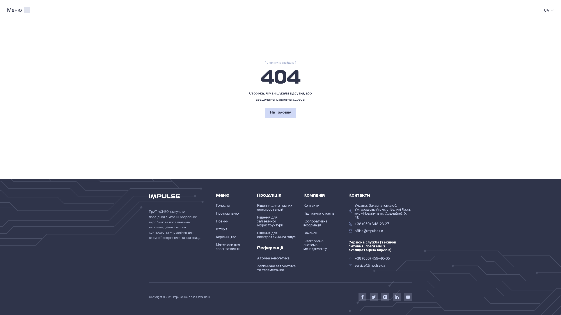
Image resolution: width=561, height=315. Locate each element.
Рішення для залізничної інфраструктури (270, 221)
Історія (221, 229)
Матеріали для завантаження (228, 247)
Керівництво (226, 237)
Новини (222, 221)
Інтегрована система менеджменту (315, 245)
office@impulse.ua (369, 231)
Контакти (311, 205)
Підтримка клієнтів (319, 213)
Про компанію (227, 213)
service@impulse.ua (370, 265)
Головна (223, 205)
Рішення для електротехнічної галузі (276, 235)
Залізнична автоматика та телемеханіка (276, 268)
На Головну (280, 112)
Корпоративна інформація (315, 223)
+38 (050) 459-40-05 (372, 258)
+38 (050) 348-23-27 (372, 224)
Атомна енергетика (273, 258)
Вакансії (310, 233)
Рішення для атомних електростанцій (274, 207)
